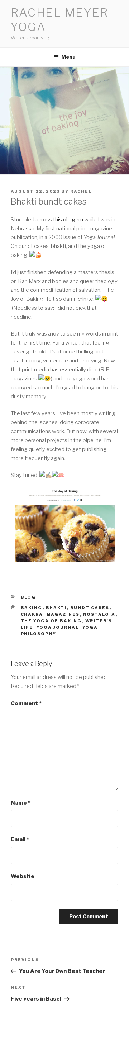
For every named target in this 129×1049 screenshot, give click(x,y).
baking (32, 607)
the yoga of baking (51, 620)
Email (20, 839)
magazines (63, 614)
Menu (68, 57)
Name (20, 803)
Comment (26, 703)
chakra (32, 614)
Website (22, 876)
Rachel (81, 191)
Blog (28, 597)
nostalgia (99, 614)
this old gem (68, 219)
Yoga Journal (58, 627)
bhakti (56, 607)
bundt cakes (90, 607)
